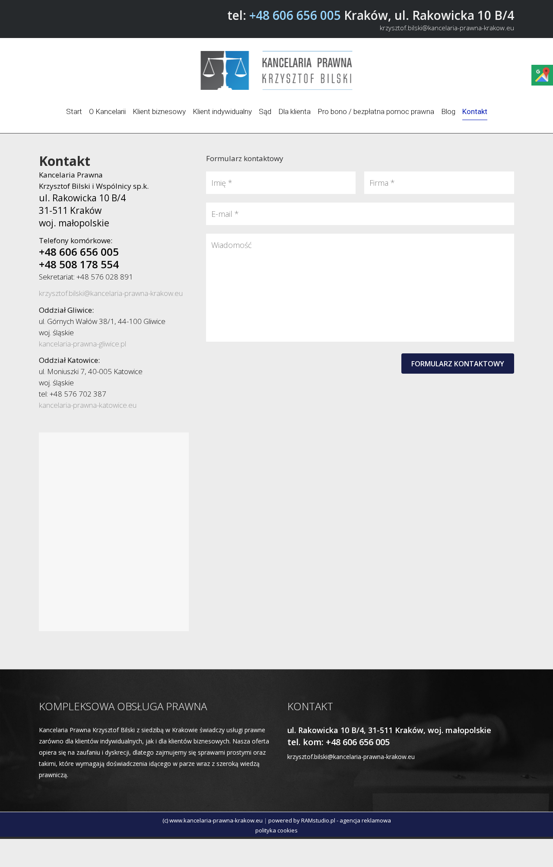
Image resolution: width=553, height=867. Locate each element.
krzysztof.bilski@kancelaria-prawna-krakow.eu (447, 27)
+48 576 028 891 (104, 277)
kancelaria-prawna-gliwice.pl (82, 344)
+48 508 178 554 (79, 264)
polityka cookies (276, 830)
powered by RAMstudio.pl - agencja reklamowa (329, 820)
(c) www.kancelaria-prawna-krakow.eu (212, 820)
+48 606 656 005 (295, 15)
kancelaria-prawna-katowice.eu (88, 405)
